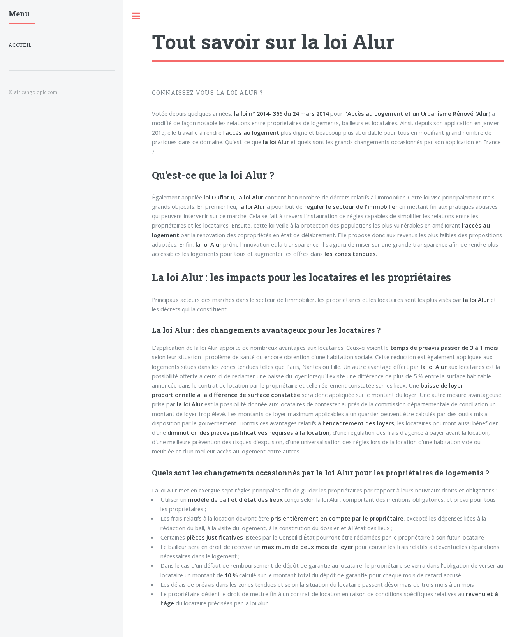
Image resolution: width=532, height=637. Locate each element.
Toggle (136, 16)
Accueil (20, 45)
